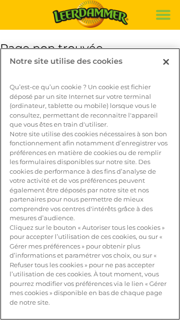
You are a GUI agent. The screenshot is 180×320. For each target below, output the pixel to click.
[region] (90, 184)
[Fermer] (166, 61)
